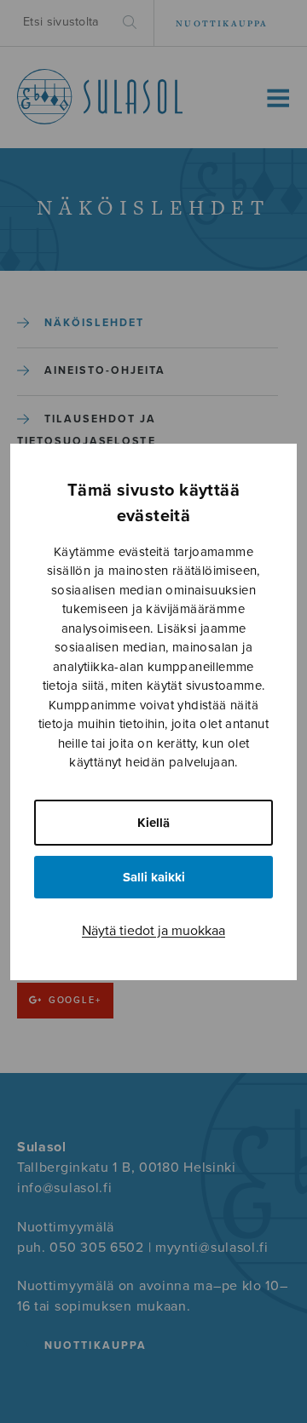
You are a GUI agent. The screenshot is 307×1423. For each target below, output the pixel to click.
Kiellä (153, 822)
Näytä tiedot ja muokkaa (153, 930)
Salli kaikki (154, 877)
